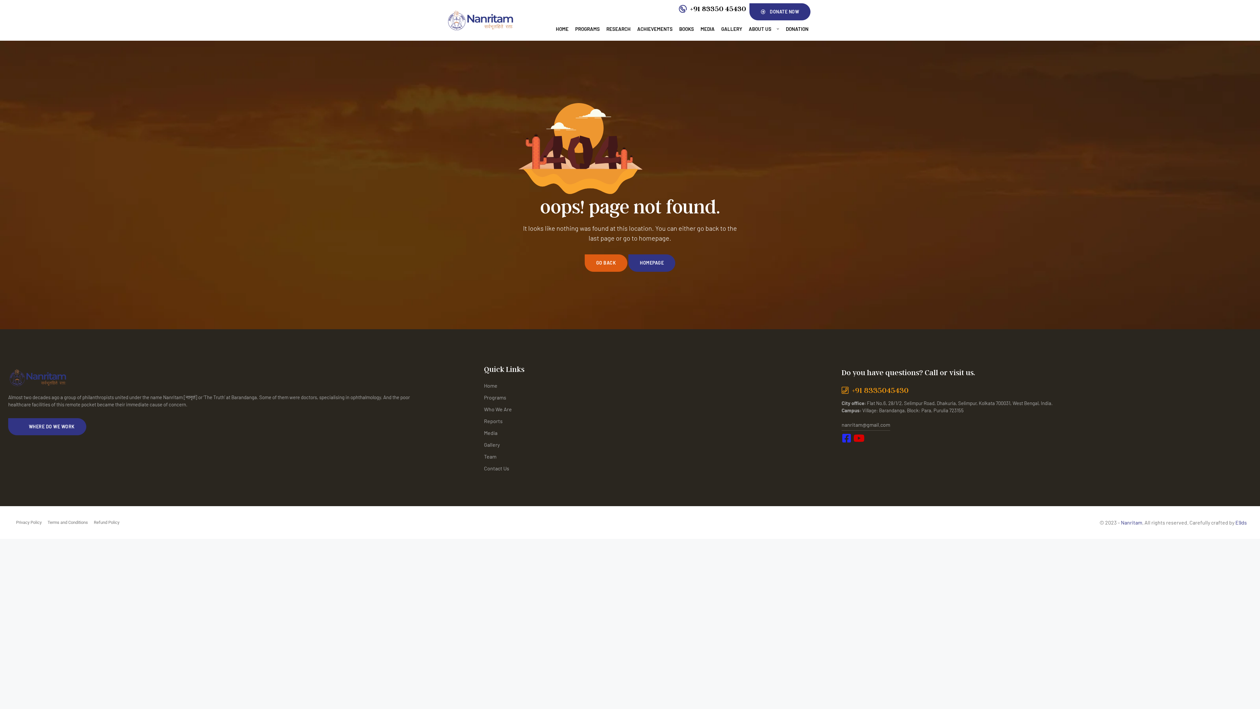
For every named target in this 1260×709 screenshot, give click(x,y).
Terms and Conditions (68, 522)
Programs (587, 29)
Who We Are (498, 409)
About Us (760, 29)
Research (618, 29)
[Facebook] (848, 452)
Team (490, 456)
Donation (797, 29)
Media (708, 29)
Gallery (731, 29)
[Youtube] (863, 452)
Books (686, 29)
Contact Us (496, 468)
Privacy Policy (29, 522)
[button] (780, 11)
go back (606, 263)
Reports (493, 421)
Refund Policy (106, 522)
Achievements (655, 29)
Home (562, 29)
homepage (652, 263)
